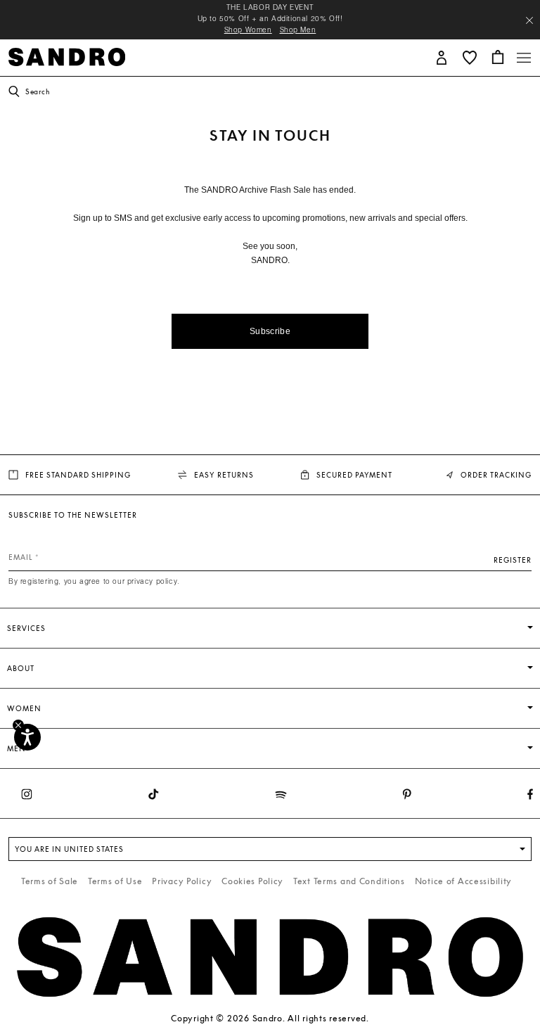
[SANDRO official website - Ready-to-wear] (66, 56)
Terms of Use (115, 881)
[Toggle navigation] (524, 57)
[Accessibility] (27, 737)
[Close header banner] (529, 20)
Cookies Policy (252, 881)
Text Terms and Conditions (349, 881)
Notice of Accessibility (464, 881)
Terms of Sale (49, 881)
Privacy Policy (182, 881)
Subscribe (270, 331)
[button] (442, 56)
